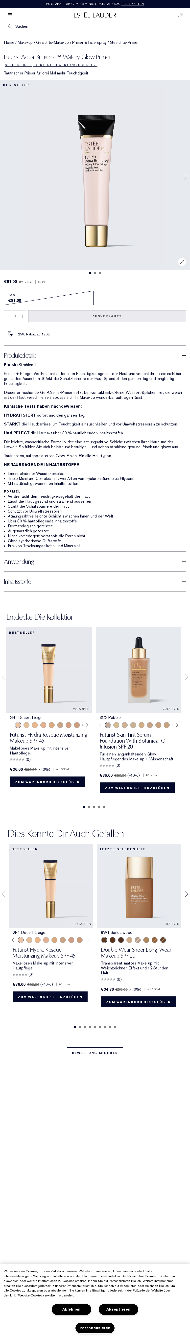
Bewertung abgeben (95, 1053)
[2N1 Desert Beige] (18, 725)
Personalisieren (95, 1328)
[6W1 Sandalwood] (104, 940)
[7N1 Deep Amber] (121, 940)
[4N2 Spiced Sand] (154, 940)
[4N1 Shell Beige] (77, 725)
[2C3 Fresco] (138, 940)
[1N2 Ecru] (158, 725)
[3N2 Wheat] (68, 725)
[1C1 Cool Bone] (116, 725)
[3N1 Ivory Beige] (43, 725)
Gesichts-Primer (124, 42)
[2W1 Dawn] (35, 725)
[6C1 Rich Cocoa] (112, 940)
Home (9, 42)
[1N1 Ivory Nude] (124, 725)
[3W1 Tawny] (51, 725)
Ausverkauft (107, 316)
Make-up (25, 42)
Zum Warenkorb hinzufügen (47, 782)
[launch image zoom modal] (182, 262)
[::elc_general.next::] (86, 725)
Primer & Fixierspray (89, 42)
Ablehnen (71, 1309)
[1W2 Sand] (26, 725)
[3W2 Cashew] (60, 725)
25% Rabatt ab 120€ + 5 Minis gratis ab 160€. (95, 4)
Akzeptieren (118, 1309)
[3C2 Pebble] (108, 725)
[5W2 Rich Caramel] (163, 940)
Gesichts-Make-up (52, 42)
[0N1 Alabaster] (133, 725)
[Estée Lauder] (95, 15)
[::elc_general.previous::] (11, 725)
